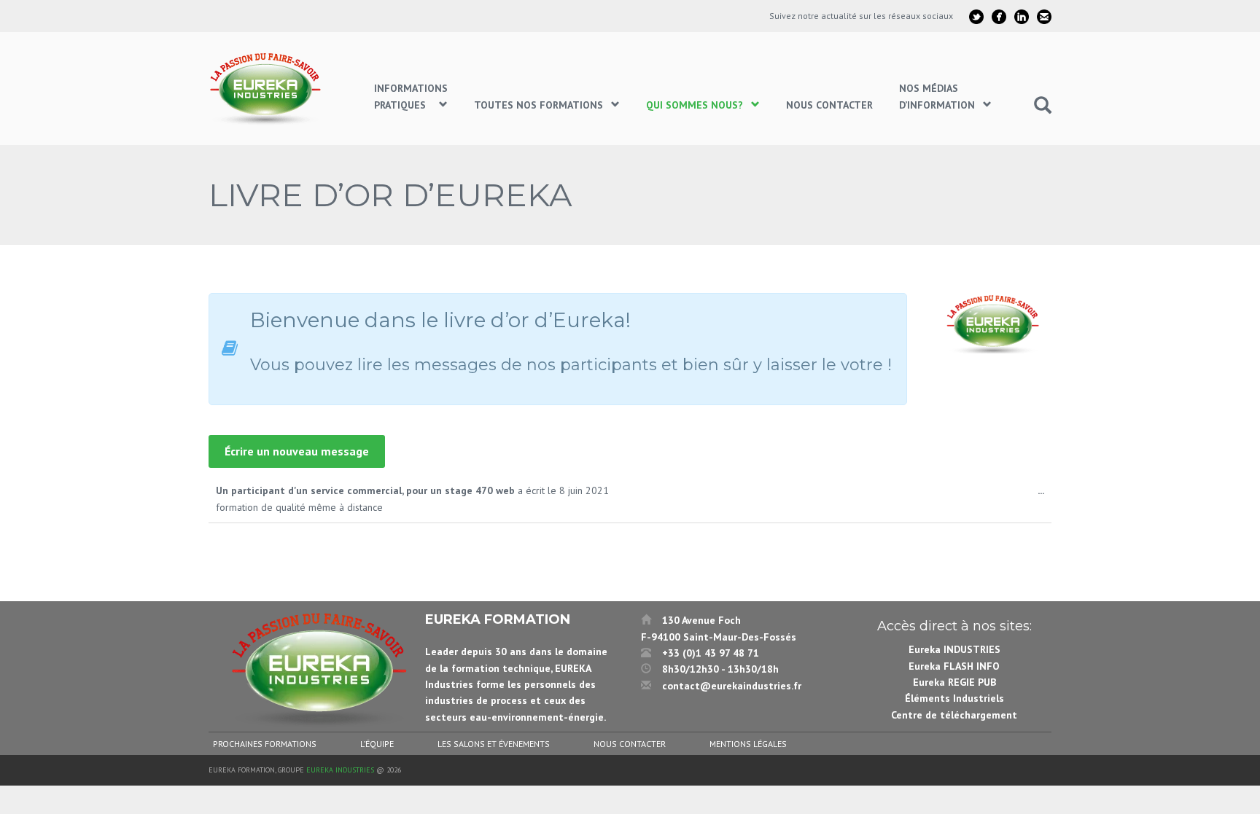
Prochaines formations (264, 743)
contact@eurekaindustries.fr (731, 685)
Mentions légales (748, 743)
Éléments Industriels (954, 698)
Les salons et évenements (494, 743)
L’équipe (377, 743)
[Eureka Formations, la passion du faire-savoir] (268, 88)
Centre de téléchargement (954, 714)
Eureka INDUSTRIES (954, 649)
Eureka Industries (340, 770)
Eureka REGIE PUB (954, 682)
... (1044, 494)
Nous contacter (630, 743)
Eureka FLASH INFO (954, 666)
